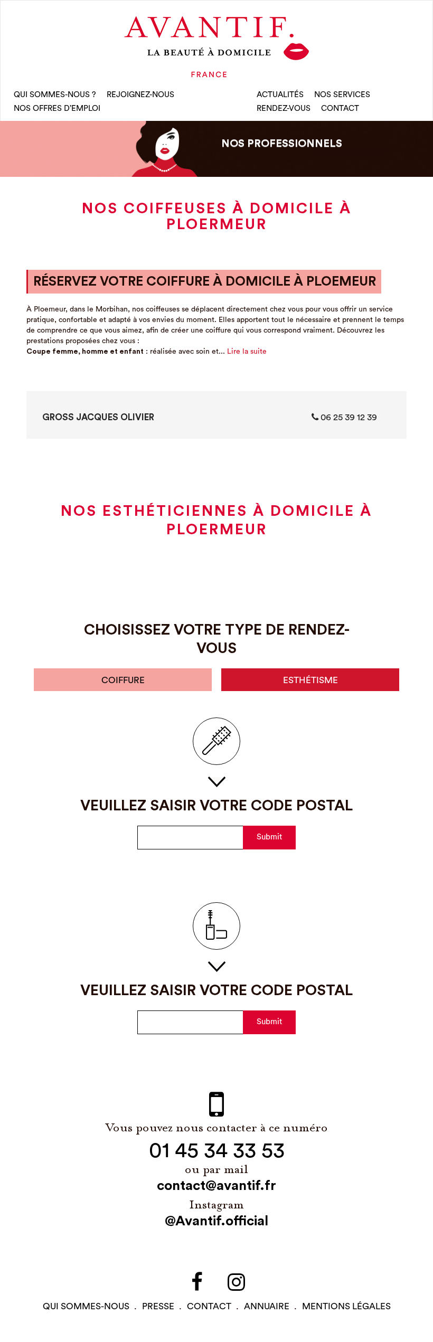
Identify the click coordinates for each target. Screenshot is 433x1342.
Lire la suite (247, 351)
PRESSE (158, 1306)
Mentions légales (346, 1306)
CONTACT (340, 108)
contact (209, 1306)
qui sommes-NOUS (86, 1306)
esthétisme (310, 680)
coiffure (123, 680)
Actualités (280, 95)
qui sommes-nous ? (55, 95)
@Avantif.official (216, 1221)
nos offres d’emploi (57, 108)
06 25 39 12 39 (347, 417)
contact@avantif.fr (216, 1186)
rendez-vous (283, 108)
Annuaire (266, 1306)
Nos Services (342, 95)
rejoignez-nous (140, 95)
